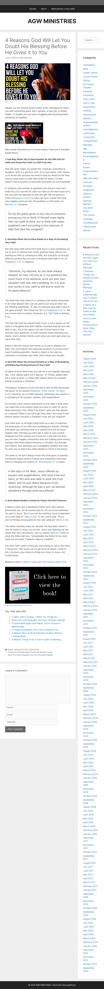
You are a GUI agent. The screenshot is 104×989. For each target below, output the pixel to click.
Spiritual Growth (21, 649)
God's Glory (89, 99)
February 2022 (90, 606)
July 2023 (88, 530)
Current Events (90, 76)
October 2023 (90, 516)
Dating (86, 80)
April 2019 (88, 766)
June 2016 (88, 926)
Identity (87, 118)
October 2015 (90, 964)
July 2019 (88, 754)
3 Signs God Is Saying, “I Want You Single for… (35, 617)
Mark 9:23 (62, 520)
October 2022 (90, 572)
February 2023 (90, 550)
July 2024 (88, 474)
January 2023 (90, 554)
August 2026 (89, 358)
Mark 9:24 (9, 102)
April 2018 (88, 822)
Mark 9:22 (30, 516)
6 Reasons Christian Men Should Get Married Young (30, 652)
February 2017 (90, 886)
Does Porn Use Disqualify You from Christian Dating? (38, 620)
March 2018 (89, 826)
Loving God (89, 137)
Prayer (10, 649)
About (43, 9)
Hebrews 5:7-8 (50, 462)
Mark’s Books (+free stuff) (63, 9)
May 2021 (88, 650)
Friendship (88, 95)
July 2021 (88, 642)
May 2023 (88, 538)
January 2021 (90, 666)
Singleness (88, 190)
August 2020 (89, 695)
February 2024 (90, 494)
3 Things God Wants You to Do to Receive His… (36, 630)
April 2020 (88, 710)
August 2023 (89, 527)
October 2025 (90, 404)
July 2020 (88, 699)
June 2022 (88, 590)
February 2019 (90, 774)
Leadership (88, 133)
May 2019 (88, 762)
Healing (87, 110)
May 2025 (88, 426)
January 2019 (90, 778)
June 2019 (88, 758)
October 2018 (90, 796)
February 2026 (90, 382)
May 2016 (88, 930)
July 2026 (88, 362)
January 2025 (90, 441)
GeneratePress (69, 985)
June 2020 (88, 702)
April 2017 (88, 878)
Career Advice (90, 72)
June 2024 (88, 478)
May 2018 (88, 818)
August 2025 (89, 415)
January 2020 (90, 722)
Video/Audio (34, 649)
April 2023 (88, 542)
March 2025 (89, 434)
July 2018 (88, 811)
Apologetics (89, 65)
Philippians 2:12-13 (14, 262)
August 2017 (89, 863)
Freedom (87, 91)
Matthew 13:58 (39, 391)
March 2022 (89, 602)
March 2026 (89, 378)
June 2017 (88, 870)
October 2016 (90, 908)
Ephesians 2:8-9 (20, 198)
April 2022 (88, 598)
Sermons (87, 182)
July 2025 (88, 418)
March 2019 (89, 770)
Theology (87, 219)
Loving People (90, 141)
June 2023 (88, 534)
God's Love (89, 103)
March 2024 (89, 490)
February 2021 (90, 662)
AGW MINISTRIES (52, 21)
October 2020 (90, 684)
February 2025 (90, 438)
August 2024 (89, 470)
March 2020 (89, 714)
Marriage (87, 145)
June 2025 (88, 422)
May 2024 (88, 482)
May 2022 (88, 594)
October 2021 (90, 628)
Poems (86, 163)
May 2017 (88, 874)
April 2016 (88, 934)
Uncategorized (90, 222)
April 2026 (88, 374)
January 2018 (90, 834)
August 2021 (89, 639)
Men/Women (89, 152)
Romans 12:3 (11, 204)
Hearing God (89, 114)
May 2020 (88, 706)
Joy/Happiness (90, 129)
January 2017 (90, 890)
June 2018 (88, 814)
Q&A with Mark (90, 178)
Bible (85, 69)
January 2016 (90, 946)
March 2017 (89, 882)
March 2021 (89, 658)
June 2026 (88, 366)
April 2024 (88, 486)
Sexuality (87, 186)
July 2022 (88, 586)
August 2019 (89, 751)
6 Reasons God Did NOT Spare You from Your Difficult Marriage (91, 261)
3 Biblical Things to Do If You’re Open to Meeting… (37, 639)
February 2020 (90, 718)
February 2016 (90, 942)
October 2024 (90, 460)
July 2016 (88, 923)
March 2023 (89, 546)
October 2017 (90, 852)
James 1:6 (53, 391)
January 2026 (90, 386)
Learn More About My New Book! (18, 605)
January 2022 (90, 610)
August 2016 (89, 919)
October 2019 (90, 740)
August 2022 (89, 583)
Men (85, 148)
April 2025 (88, 430)
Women (87, 230)
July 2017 (88, 867)
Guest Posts (89, 107)
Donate (33, 9)
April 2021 (88, 654)
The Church (89, 215)
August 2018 (89, 807)
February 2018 (90, 830)
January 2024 (90, 498)
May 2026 (88, 370)
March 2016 (89, 938)
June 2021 (88, 646)
